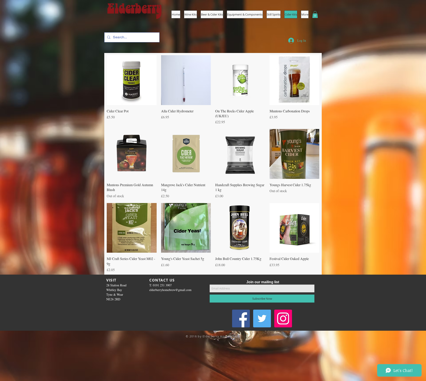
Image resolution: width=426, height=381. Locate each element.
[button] (245, 14)
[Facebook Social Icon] (241, 318)
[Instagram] (283, 318)
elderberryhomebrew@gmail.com (170, 290)
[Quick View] (132, 80)
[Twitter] (262, 318)
